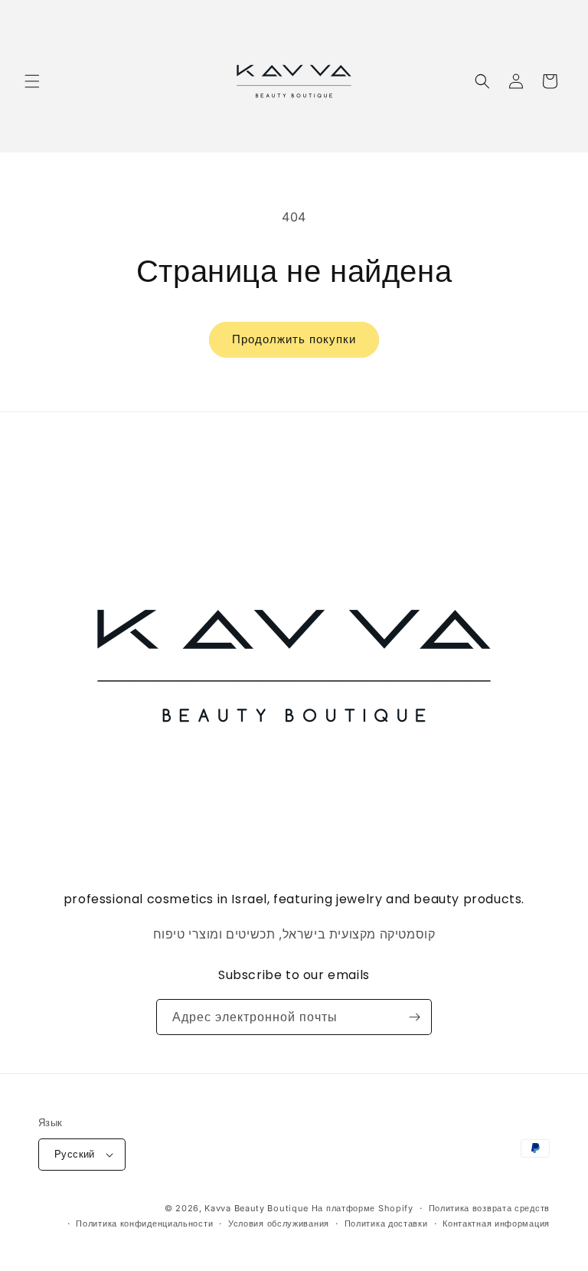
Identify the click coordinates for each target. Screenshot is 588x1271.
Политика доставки (386, 1223)
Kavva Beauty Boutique (256, 1208)
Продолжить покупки (294, 339)
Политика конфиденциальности (144, 1223)
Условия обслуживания (278, 1223)
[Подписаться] (414, 1017)
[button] (32, 81)
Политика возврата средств (489, 1208)
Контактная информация (496, 1223)
